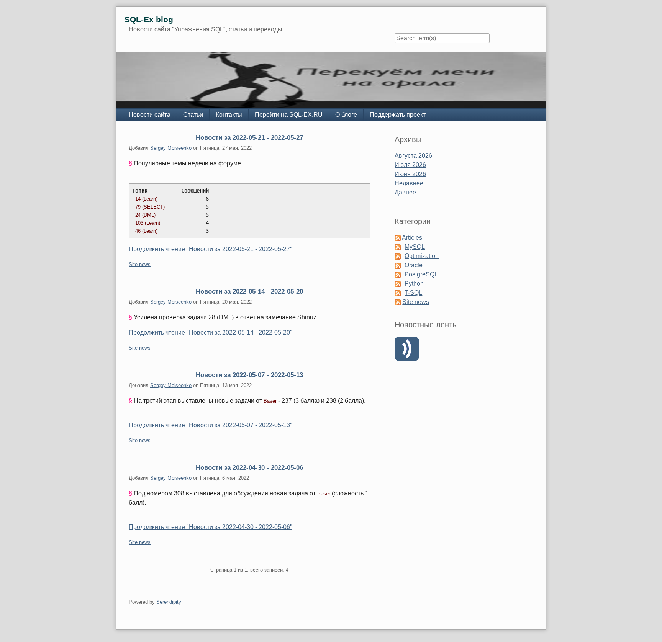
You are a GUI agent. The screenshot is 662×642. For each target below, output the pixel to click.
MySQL (415, 246)
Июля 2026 (410, 165)
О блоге (346, 114)
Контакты (229, 114)
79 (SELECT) (150, 207)
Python (414, 283)
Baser (270, 401)
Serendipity (168, 602)
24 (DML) (145, 215)
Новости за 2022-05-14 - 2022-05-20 (249, 291)
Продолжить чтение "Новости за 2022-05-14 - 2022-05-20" (210, 332)
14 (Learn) (146, 199)
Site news (140, 264)
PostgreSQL (421, 274)
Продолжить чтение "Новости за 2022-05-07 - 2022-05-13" (210, 425)
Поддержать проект (398, 114)
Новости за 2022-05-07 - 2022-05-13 (249, 375)
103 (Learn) (147, 223)
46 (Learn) (146, 231)
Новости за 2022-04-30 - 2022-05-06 (249, 467)
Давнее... (408, 192)
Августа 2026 (413, 155)
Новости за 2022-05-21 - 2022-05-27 (249, 137)
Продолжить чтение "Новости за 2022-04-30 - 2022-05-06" (210, 527)
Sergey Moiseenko (171, 148)
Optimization (422, 256)
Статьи (193, 114)
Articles (412, 237)
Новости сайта (149, 114)
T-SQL (413, 292)
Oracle (414, 265)
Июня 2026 (410, 174)
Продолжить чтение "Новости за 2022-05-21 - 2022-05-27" (210, 249)
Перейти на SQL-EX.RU (289, 114)
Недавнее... (411, 183)
